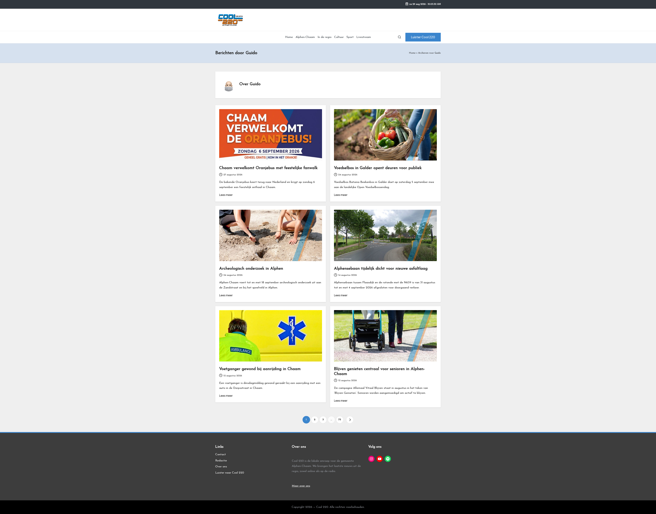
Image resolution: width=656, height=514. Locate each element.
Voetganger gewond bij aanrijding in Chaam (260, 369)
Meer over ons (301, 485)
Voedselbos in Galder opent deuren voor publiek (378, 168)
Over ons (221, 466)
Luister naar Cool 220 (229, 472)
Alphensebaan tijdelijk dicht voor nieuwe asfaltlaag (381, 269)
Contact (220, 454)
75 (339, 419)
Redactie (221, 460)
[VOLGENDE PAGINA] (350, 419)
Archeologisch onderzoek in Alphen (251, 269)
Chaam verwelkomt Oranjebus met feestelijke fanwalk (268, 168)
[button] (423, 37)
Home (412, 53)
